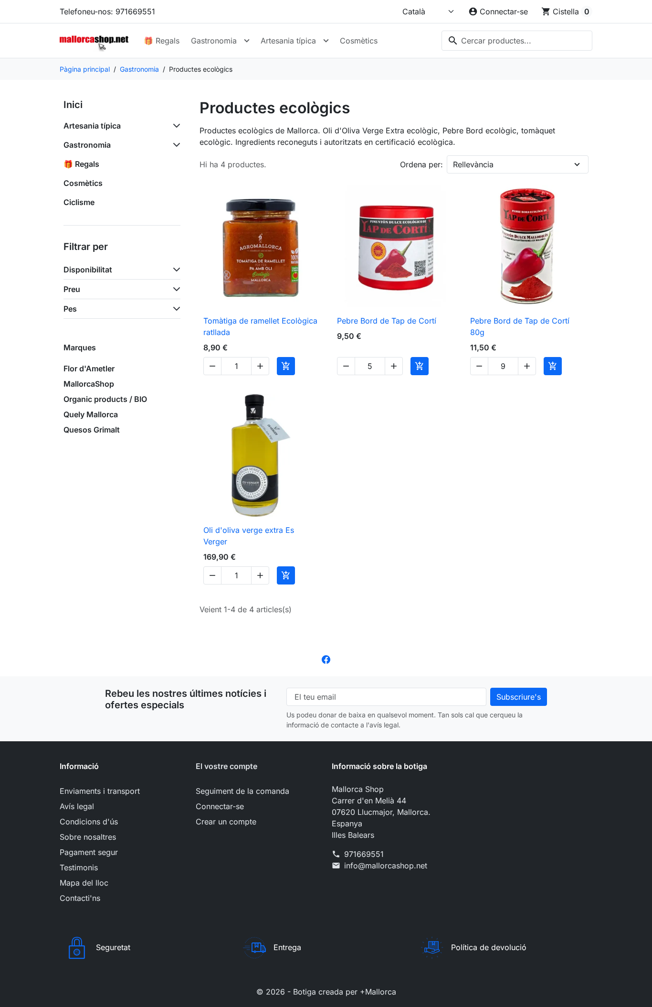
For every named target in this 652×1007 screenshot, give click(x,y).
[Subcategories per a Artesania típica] (174, 125)
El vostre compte (226, 766)
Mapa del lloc (84, 883)
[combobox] (517, 41)
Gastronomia (214, 40)
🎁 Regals (161, 40)
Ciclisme (79, 202)
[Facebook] (326, 659)
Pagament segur (89, 852)
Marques (79, 347)
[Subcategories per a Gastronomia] (174, 144)
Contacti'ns (80, 898)
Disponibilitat (87, 269)
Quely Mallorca (90, 414)
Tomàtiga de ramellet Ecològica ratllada (260, 326)
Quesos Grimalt (91, 429)
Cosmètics (359, 40)
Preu (71, 289)
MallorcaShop (88, 384)
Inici (73, 104)
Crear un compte (226, 821)
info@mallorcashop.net (385, 865)
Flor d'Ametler (89, 368)
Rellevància (473, 164)
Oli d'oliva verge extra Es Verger (248, 535)
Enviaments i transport (100, 791)
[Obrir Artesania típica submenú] (326, 40)
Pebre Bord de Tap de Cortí (386, 320)
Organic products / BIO (105, 399)
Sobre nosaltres (88, 837)
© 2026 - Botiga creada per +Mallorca (326, 991)
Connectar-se (220, 806)
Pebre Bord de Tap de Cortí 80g (519, 326)
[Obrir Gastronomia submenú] (247, 40)
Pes (70, 309)
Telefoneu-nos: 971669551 (107, 11)
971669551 (364, 854)
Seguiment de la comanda (242, 791)
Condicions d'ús (89, 821)
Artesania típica (288, 40)
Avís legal (77, 806)
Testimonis (79, 867)
